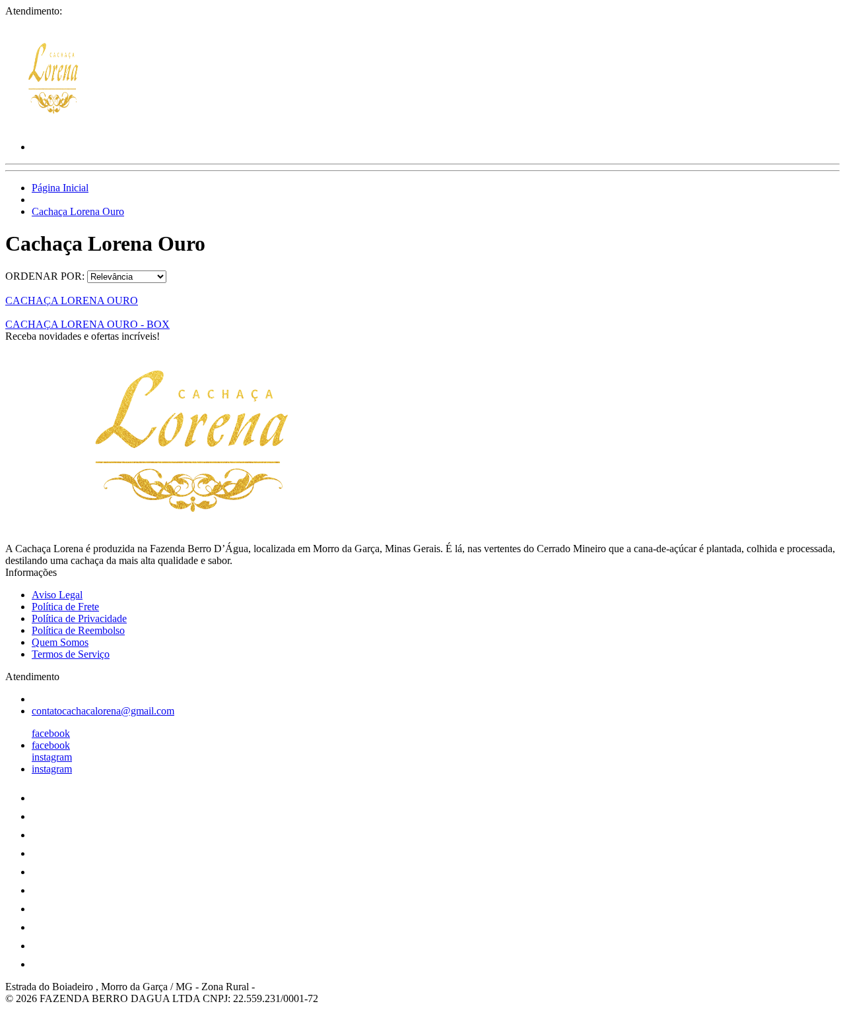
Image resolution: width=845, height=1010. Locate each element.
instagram (52, 757)
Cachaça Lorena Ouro (78, 211)
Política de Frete (65, 606)
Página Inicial (60, 187)
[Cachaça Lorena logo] (54, 124)
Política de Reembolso (78, 630)
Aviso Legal (57, 594)
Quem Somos (60, 642)
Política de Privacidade (79, 618)
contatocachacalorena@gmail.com (103, 710)
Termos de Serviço (71, 654)
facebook (51, 733)
